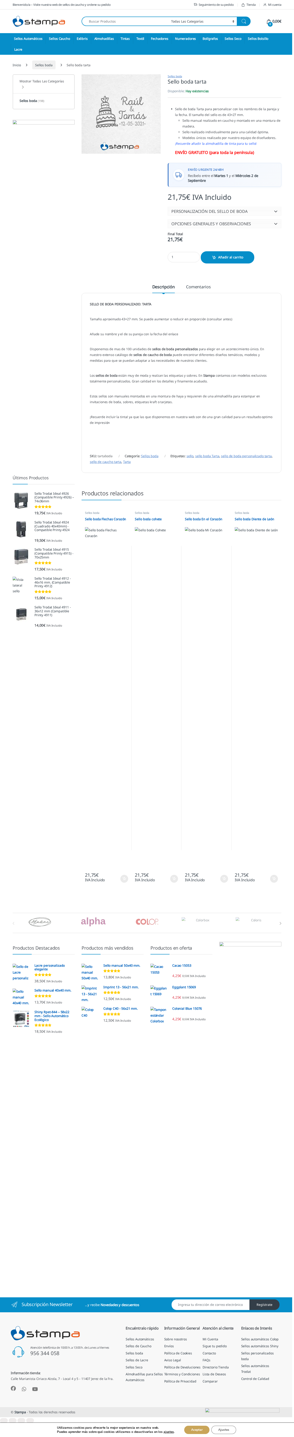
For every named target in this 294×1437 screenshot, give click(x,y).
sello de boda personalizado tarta (246, 456)
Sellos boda (43, 65)
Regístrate (264, 1304)
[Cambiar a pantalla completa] (13, 1420)
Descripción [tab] (163, 287)
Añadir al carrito (230, 257)
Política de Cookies (178, 1353)
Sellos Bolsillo (258, 38)
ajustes (169, 1432)
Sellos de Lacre (137, 1360)
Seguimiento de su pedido (216, 5)
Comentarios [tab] (198, 287)
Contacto (209, 1353)
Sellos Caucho (59, 38)
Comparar (210, 1381)
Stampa (20, 1412)
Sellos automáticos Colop (260, 1339)
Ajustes (223, 1430)
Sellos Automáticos (28, 38)
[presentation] (280, 923)
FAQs (206, 1360)
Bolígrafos (210, 38)
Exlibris (82, 38)
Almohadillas (104, 38)
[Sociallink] (13, 1388)
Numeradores (185, 38)
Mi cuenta (274, 5)
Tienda (250, 5)
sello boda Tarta (207, 456)
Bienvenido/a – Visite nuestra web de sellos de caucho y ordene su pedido (62, 5)
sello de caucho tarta (105, 462)
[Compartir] (21, 1420)
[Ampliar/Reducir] (4, 1420)
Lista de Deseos (214, 1374)
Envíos (169, 1346)
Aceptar (197, 1430)
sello (190, 456)
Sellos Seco (233, 38)
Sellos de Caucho (138, 1346)
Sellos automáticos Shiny (260, 1346)
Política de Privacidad (180, 1381)
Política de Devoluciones (182, 1367)
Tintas (125, 38)
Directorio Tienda (216, 1367)
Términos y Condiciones (182, 1374)
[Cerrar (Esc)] (30, 1420)
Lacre (18, 49)
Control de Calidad (255, 1378)
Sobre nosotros (175, 1339)
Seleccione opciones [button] (120, 879)
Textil (140, 38)
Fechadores (159, 38)
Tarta (127, 462)
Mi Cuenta (210, 1339)
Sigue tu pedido (215, 1346)
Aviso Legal (172, 1360)
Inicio (17, 65)
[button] (224, 211)
